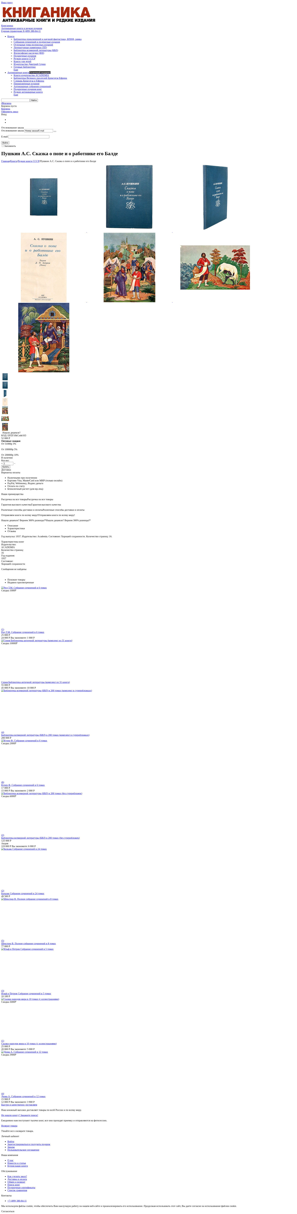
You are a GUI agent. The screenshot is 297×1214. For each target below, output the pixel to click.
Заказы (11, 1147)
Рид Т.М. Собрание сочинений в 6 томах (22, 632)
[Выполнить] (55, 131)
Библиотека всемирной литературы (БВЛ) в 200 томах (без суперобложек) (40, 838)
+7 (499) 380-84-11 (17, 1200)
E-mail (4, 136)
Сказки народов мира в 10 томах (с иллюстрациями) (29, 1043)
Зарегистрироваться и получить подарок (28, 1144)
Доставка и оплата (17, 1179)
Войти (10, 1141)
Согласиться (7, 1211)
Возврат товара (9, 1125)
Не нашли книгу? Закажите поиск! (19, 1115)
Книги (13, 161)
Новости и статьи (16, 1163)
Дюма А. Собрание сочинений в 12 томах (23, 1096)
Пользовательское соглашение (23, 1150)
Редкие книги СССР (28, 161)
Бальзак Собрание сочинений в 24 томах (22, 893)
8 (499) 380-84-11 (21, 31)
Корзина (5, 108)
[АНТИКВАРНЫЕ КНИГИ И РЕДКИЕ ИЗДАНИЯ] (49, 22)
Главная (5, 161)
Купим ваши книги (17, 1166)
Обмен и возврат (16, 1182)
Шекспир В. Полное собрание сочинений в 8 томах (28, 943)
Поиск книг (13, 1184)
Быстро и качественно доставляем (19, 1104)
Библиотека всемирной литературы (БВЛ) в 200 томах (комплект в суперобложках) (45, 735)
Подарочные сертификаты (21, 1187)
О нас (10, 1160)
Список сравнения (17, 1190)
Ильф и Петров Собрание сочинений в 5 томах (26, 993)
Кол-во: (5, 460)
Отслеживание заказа (12, 130)
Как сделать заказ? (17, 1176)
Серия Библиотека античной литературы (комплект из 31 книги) (35, 682)
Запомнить (10, 146)
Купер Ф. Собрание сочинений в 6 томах (23, 785)
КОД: (4, 435)
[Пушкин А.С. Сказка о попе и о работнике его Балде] (44, 231)
